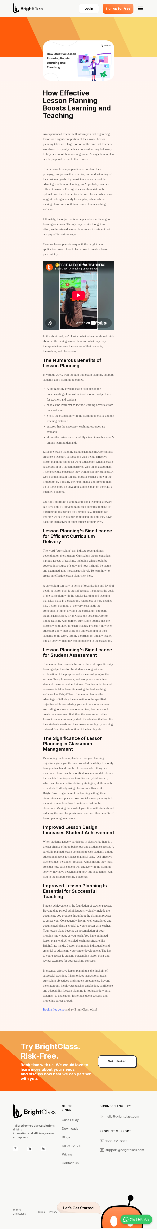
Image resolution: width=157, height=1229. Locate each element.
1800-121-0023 (116, 1141)
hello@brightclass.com (122, 1116)
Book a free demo (54, 1009)
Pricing (67, 1154)
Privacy (53, 1212)
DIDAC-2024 (71, 1146)
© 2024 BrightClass (19, 1212)
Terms (41, 1212)
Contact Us (70, 1163)
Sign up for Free (118, 8)
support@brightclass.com (124, 1150)
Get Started (117, 1061)
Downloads (70, 1128)
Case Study (70, 1120)
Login (89, 8)
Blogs (66, 1137)
